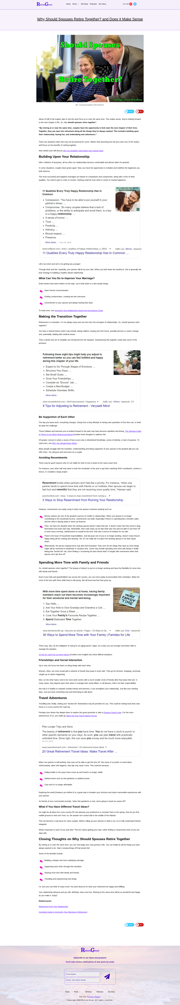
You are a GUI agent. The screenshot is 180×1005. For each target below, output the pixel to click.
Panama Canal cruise (112, 712)
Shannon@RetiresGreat (91, 105)
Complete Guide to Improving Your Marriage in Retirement (63, 912)
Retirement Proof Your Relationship (53, 906)
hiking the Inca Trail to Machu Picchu (81, 716)
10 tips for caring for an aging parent (54, 655)
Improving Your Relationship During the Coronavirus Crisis (79, 310)
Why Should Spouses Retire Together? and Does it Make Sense (90, 19)
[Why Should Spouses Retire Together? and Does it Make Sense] (90, 68)
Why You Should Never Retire (64, 443)
